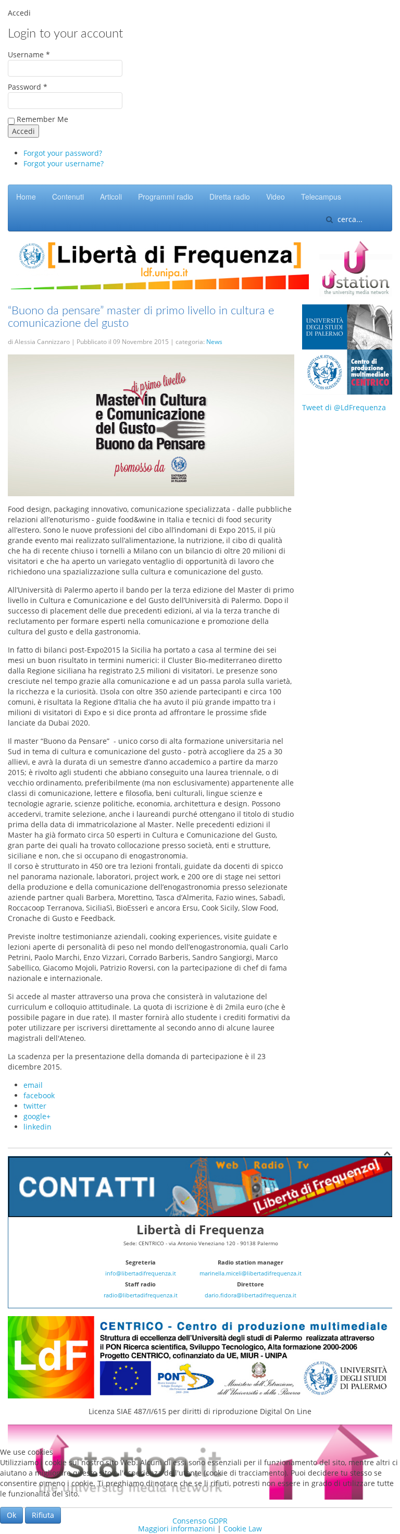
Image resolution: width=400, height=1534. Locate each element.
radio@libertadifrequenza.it (141, 1295)
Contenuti (68, 196)
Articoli (111, 196)
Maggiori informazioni (176, 1528)
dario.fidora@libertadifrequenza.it (250, 1295)
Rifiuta (43, 1515)
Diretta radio (229, 196)
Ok (11, 1515)
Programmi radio (165, 196)
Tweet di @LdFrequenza (344, 407)
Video (275, 196)
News (214, 341)
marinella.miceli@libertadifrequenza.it (250, 1273)
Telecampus (321, 196)
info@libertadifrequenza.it (140, 1273)
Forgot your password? (62, 153)
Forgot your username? (63, 163)
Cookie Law (242, 1528)
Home (26, 196)
